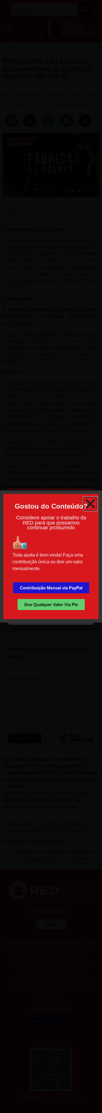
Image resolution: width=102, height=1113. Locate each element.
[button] (90, 503)
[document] (51, 556)
